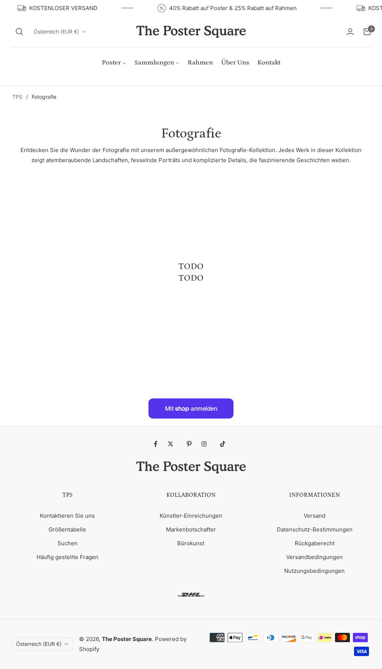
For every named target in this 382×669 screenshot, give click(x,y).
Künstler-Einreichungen (191, 515)
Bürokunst (190, 543)
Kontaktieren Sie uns (67, 515)
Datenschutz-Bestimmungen (315, 529)
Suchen (67, 543)
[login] (350, 31)
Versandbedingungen (314, 557)
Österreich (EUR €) (56, 31)
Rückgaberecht (315, 543)
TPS (17, 97)
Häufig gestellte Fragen (67, 557)
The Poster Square (127, 639)
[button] (19, 31)
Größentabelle (67, 529)
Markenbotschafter (191, 529)
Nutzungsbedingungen (314, 570)
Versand (314, 515)
